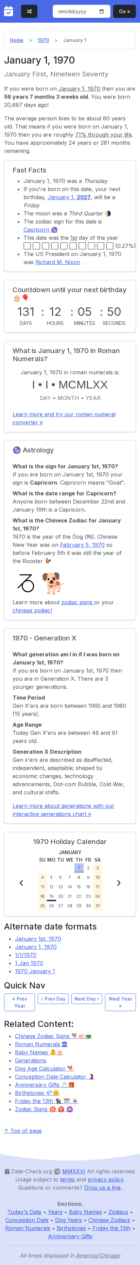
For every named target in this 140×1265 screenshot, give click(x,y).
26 (51, 905)
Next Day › (86, 999)
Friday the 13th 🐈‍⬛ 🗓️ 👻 (46, 1101)
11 (42, 886)
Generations (30, 1060)
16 (88, 886)
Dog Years (68, 1220)
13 (60, 886)
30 (88, 905)
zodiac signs (77, 602)
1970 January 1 (35, 971)
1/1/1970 (25, 955)
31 (97, 905)
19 (51, 896)
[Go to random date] (29, 11)
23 (88, 896)
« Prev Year (19, 1002)
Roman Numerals (38, 1044)
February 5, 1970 (82, 544)
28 (69, 905)
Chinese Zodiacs (109, 1220)
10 (97, 877)
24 (97, 896)
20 (60, 896)
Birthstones (71, 1228)
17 (97, 886)
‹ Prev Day (53, 999)
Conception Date (27, 1220)
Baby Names (85, 1212)
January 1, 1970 (36, 946)
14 (70, 886)
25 (42, 905)
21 (70, 896)
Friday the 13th (111, 1228)
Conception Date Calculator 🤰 (55, 1076)
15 (79, 886)
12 (51, 886)
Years (55, 1212)
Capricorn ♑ (40, 229)
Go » (124, 11)
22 (78, 896)
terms (67, 1179)
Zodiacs (118, 1212)
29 (79, 905)
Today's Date (24, 1212)
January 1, (69, 197)
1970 (43, 40)
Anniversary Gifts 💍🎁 (45, 1084)
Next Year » (120, 1002)
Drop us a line (102, 1187)
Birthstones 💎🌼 (37, 1093)
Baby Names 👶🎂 (39, 1052)
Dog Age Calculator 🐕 (44, 1068)
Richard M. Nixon (57, 262)
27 (60, 905)
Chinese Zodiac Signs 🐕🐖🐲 (53, 1036)
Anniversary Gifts (70, 1236)
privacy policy (105, 1179)
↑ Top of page (23, 1130)
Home (16, 40)
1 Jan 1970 (29, 963)
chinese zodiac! (32, 610)
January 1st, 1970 (38, 938)
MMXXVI (73, 1171)
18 (42, 896)
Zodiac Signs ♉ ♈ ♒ (44, 1109)
